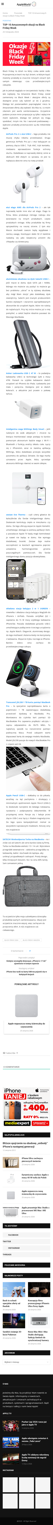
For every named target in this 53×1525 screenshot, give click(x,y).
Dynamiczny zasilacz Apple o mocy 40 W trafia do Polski (35, 1176)
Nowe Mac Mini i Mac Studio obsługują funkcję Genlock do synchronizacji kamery (38, 1336)
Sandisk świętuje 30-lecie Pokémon (12, 1333)
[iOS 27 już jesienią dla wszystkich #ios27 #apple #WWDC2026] (26, 1485)
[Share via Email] (42, 951)
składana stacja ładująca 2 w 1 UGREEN (27, 608)
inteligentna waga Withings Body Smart (25, 429)
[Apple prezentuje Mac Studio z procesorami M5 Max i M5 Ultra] (11, 1211)
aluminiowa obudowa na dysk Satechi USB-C (27, 279)
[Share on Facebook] (35, 951)
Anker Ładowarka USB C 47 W (21, 373)
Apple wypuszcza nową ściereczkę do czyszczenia (34, 1192)
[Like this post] (32, 951)
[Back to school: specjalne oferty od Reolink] (14, 1289)
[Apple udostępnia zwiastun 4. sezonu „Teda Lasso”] (11, 1442)
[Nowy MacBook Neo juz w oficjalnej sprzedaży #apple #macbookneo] (43, 1485)
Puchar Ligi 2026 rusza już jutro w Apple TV (34, 1423)
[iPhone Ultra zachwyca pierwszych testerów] (11, 1162)
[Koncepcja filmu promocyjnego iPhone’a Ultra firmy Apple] (39, 1289)
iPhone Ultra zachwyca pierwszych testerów (32, 1159)
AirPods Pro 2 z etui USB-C (18, 134)
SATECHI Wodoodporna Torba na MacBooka (23, 839)
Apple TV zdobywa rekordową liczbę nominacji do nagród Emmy (35, 1458)
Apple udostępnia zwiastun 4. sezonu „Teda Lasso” (35, 1439)
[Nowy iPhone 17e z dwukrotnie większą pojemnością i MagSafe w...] (26, 1501)
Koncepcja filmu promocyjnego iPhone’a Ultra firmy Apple (38, 1303)
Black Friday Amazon (31, 940)
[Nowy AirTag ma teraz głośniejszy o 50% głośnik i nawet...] (43, 1501)
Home (5, 13)
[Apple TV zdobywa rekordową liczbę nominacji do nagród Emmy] (11, 1458)
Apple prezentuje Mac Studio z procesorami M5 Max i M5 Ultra (35, 1210)
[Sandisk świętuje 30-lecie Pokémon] (14, 1320)
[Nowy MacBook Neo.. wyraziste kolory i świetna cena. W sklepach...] (10, 1501)
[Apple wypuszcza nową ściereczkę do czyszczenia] (26, 1006)
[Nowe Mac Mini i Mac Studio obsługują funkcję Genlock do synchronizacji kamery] (39, 1320)
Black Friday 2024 (11, 940)
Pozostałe (18, 13)
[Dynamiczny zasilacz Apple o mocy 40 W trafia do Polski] (11, 1178)
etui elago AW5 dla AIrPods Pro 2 (23, 207)
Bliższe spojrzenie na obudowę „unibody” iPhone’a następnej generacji (25, 1145)
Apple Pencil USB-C (15, 795)
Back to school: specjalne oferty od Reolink (11, 1303)
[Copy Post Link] (38, 951)
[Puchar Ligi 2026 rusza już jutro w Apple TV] (11, 1426)
